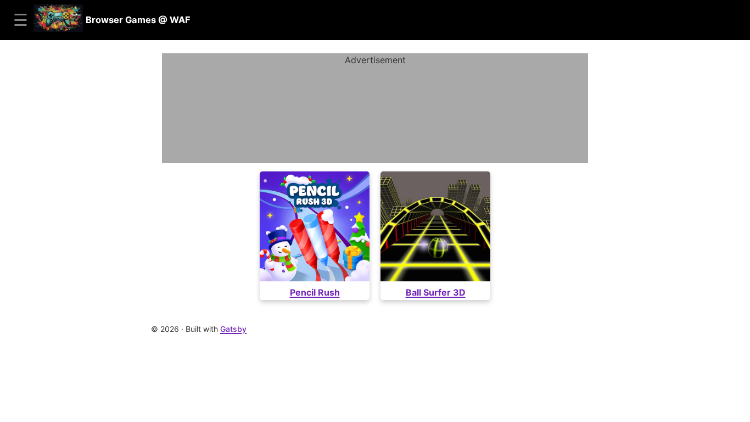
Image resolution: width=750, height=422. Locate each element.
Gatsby (233, 329)
